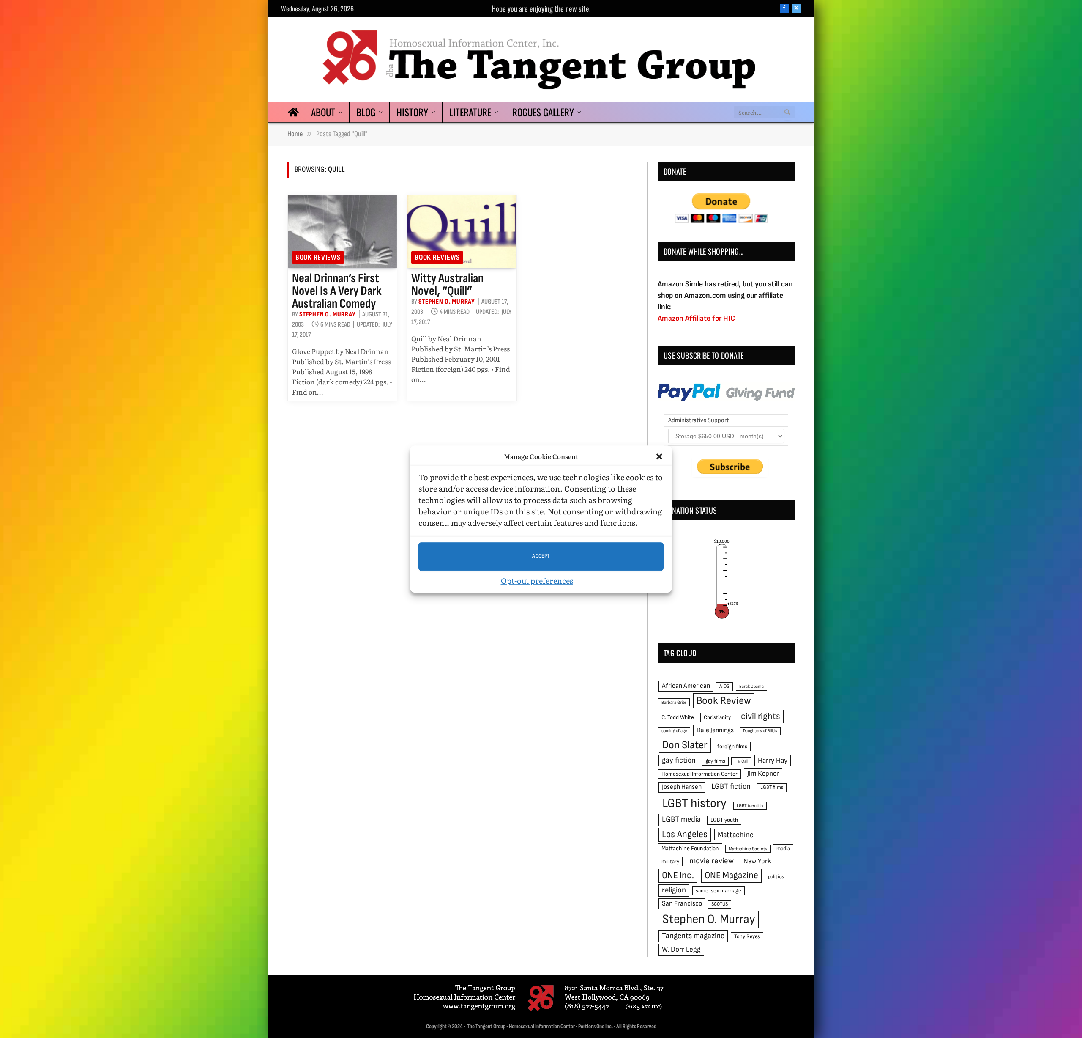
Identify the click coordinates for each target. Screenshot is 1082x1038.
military (670, 861)
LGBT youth (724, 820)
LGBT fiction (731, 786)
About (323, 112)
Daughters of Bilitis (760, 730)
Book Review (724, 701)
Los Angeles (685, 834)
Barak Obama (751, 686)
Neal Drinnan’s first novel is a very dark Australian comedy (337, 291)
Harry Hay (772, 760)
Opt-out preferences (537, 580)
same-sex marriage (718, 890)
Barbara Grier (673, 702)
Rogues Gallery (543, 112)
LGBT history (694, 803)
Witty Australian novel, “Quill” (447, 284)
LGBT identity (750, 805)
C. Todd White (677, 717)
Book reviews (318, 257)
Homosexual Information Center (699, 774)
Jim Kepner (763, 773)
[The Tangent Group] (541, 59)
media (783, 848)
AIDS (724, 686)
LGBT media (681, 819)
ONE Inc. (678, 875)
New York (757, 861)
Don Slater (685, 745)
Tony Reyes (747, 936)
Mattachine (736, 834)
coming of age (674, 730)
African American (686, 686)
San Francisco (682, 903)
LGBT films (771, 787)
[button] (659, 457)
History (412, 112)
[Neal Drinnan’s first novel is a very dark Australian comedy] (342, 231)
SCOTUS (719, 904)
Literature (470, 112)
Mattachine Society (748, 848)
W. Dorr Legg (681, 949)
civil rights (760, 716)
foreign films (732, 746)
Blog (365, 112)
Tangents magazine (693, 936)
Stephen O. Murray (327, 314)
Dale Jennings (715, 730)
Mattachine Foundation (690, 848)
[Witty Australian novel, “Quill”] (461, 231)
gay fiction (679, 760)
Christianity (717, 717)
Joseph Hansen (682, 787)
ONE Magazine (731, 875)
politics (776, 876)
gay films (715, 761)
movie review (711, 861)
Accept (541, 556)
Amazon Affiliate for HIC (696, 318)
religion (674, 890)
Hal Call (741, 761)
